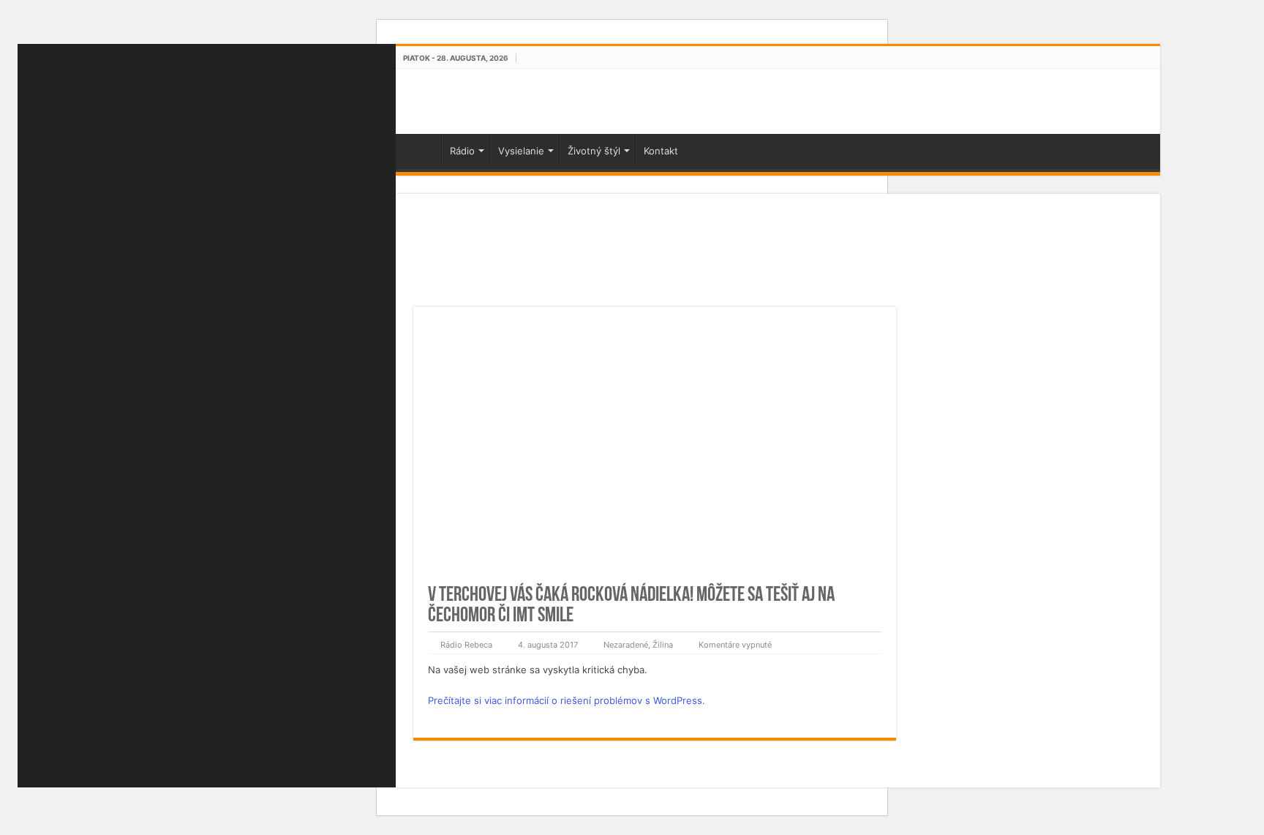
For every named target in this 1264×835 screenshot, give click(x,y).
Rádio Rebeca (466, 645)
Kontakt (661, 151)
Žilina (662, 645)
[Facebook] (207, 52)
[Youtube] (224, 52)
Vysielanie (521, 151)
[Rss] (189, 52)
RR (422, 149)
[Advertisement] (654, 259)
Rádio (462, 151)
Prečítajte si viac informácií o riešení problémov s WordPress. (566, 700)
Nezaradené (625, 645)
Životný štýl (594, 151)
